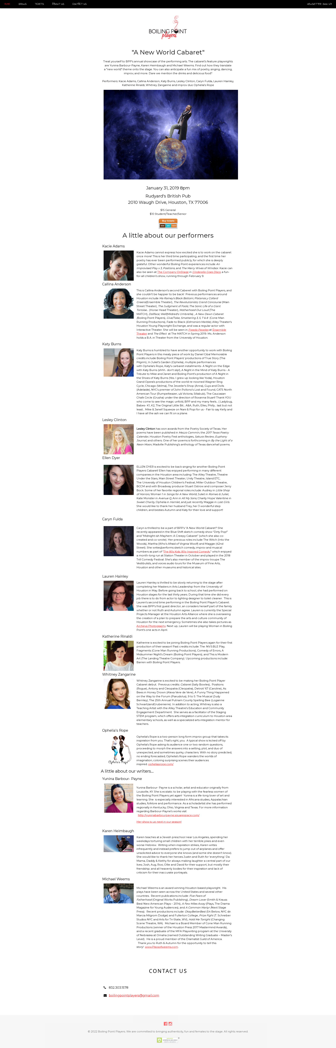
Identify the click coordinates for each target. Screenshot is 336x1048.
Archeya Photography (151, 626)
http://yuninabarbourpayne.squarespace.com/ (168, 815)
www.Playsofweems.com (161, 947)
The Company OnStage (173, 272)
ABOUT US (58, 4)
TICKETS (39, 4)
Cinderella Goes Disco (206, 272)
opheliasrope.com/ (160, 764)
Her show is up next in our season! (158, 821)
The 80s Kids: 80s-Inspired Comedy (186, 551)
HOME (7, 4)
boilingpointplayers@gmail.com (134, 995)
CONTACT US (79, 4)
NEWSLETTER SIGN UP (319, 4)
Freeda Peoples (198, 329)
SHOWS (22, 4)
